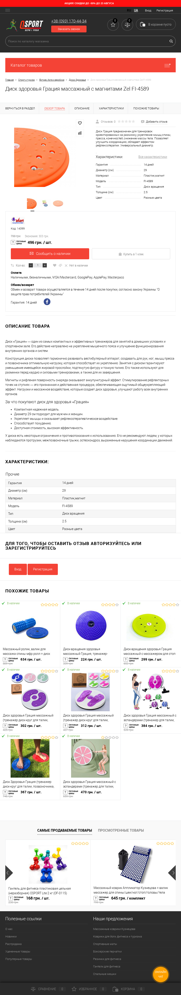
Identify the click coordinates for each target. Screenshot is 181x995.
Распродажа (13, 944)
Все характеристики (152, 157)
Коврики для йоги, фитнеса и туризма (117, 936)
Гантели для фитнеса (106, 966)
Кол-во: (20, 265)
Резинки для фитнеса (107, 959)
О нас (9, 929)
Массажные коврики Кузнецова (114, 929)
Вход (148, 10)
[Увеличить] (45, 156)
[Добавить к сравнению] (80, 133)
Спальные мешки (104, 974)
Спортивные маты (105, 944)
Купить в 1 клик (133, 254)
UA (136, 10)
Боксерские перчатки (107, 951)
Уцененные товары (17, 951)
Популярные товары (18, 959)
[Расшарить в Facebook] (48, 302)
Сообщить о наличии (53, 254)
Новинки (11, 936)
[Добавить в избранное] (80, 123)
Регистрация (164, 10)
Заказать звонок (69, 29)
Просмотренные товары (121, 830)
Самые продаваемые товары (64, 830)
